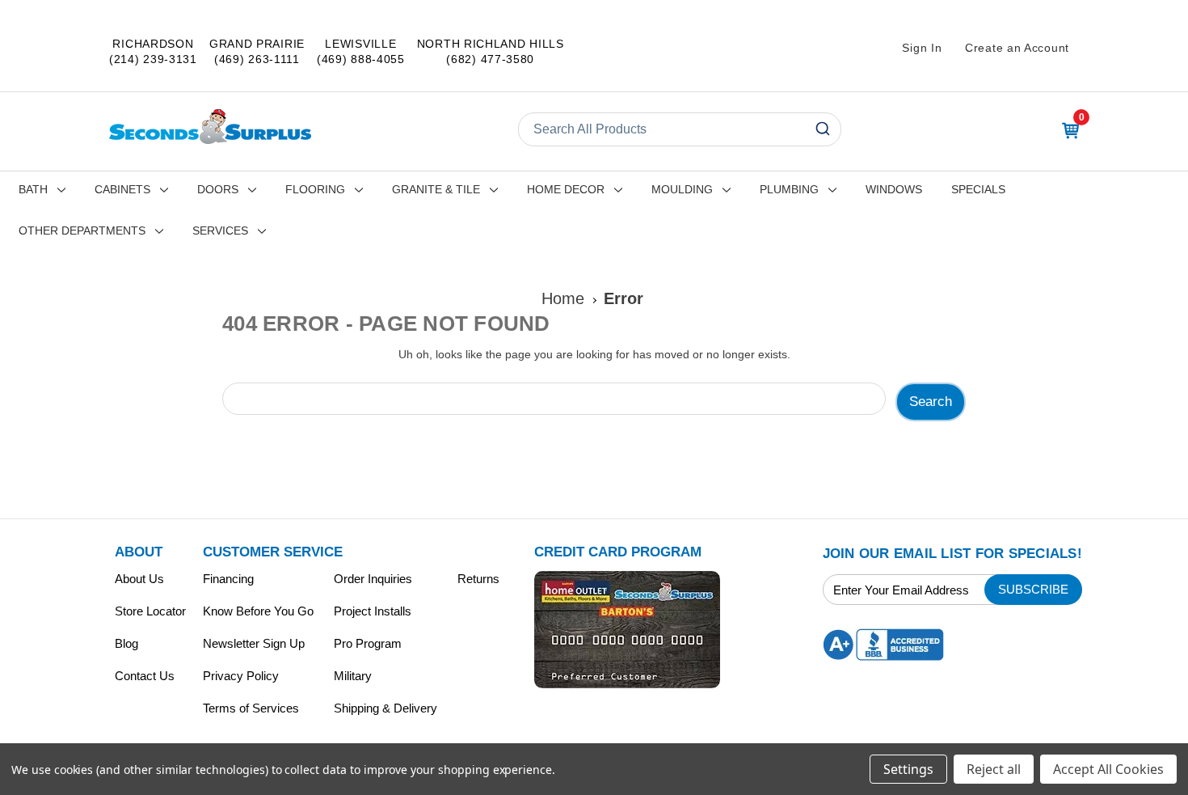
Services (220, 230)
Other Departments (82, 230)
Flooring (315, 189)
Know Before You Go (258, 611)
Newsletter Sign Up (254, 643)
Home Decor (566, 189)
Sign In (922, 47)
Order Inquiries (373, 579)
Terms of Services (251, 708)
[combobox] (679, 129)
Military (353, 676)
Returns (478, 579)
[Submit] (821, 129)
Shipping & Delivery (385, 708)
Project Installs (372, 611)
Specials (978, 189)
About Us (139, 579)
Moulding (682, 189)
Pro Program (368, 643)
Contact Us (145, 676)
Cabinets (122, 189)
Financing (228, 579)
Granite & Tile (436, 189)
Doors (217, 189)
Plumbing (789, 189)
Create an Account (1017, 47)
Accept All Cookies (1108, 769)
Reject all (994, 769)
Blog (126, 643)
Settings (908, 769)
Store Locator (150, 611)
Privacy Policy (241, 676)
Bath (33, 189)
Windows (894, 189)
